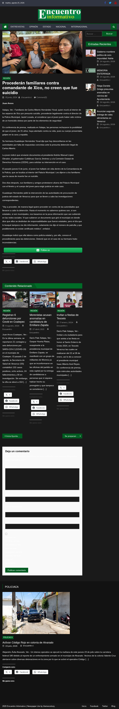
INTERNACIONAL (79, 27)
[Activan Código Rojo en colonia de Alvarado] (59, 613)
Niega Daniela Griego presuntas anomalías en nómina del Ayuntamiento (105, 92)
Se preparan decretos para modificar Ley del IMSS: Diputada (73, 436)
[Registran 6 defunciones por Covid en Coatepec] (15, 299)
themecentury (49, 706)
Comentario (11, 466)
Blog (113, 706)
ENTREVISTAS (17, 27)
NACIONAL (61, 27)
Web (7, 522)
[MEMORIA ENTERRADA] (91, 70)
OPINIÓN (33, 27)
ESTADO (47, 27)
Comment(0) (42, 97)
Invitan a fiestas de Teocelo (68, 316)
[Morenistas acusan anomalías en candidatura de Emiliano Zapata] (42, 299)
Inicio (84, 706)
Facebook (94, 706)
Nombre (9, 495)
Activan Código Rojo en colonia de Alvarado (27, 642)
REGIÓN (6, 78)
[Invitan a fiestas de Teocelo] (69, 299)
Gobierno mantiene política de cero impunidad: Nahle (106, 55)
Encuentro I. (26, 97)
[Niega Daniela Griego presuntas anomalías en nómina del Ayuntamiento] (91, 87)
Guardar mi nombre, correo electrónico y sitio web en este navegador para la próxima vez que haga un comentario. (13, 550)
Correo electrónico (13, 508)
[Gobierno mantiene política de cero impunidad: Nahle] (91, 53)
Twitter (105, 706)
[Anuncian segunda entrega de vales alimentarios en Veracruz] (91, 112)
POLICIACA (12, 586)
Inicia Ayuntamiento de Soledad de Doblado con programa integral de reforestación (14, 436)
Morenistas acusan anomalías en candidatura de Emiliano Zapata (41, 320)
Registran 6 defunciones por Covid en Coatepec (13, 318)
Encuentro (7, 329)
